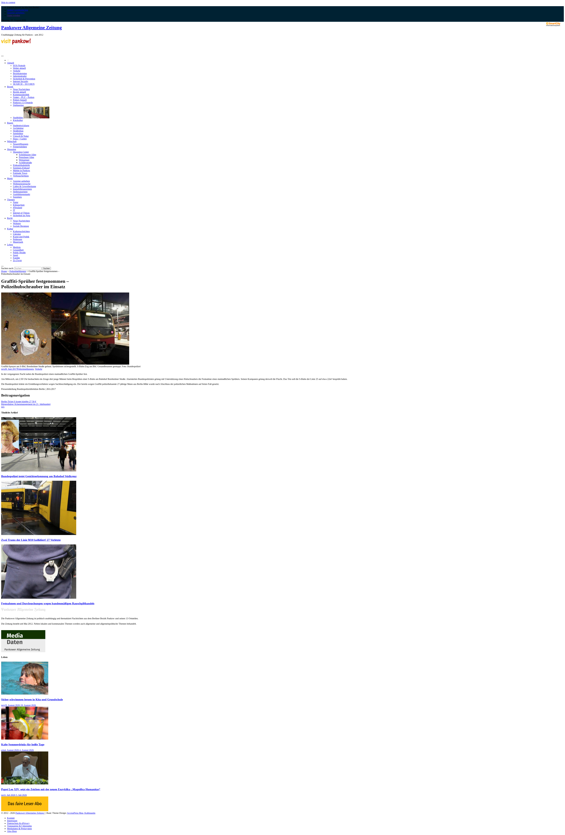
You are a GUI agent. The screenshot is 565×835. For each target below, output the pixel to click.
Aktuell (10, 63)
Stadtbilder (18, 117)
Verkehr (16, 71)
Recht (10, 218)
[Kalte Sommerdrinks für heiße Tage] (24, 739)
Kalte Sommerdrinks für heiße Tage (22, 744)
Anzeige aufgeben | (16, 12)
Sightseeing (18, 105)
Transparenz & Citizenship (19, 826)
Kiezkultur (18, 120)
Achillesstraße (25, 162)
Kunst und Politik (21, 236)
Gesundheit (18, 250)
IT (14, 210)
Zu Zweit (17, 260)
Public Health (19, 252)
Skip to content (8, 2)
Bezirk (10, 86)
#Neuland (17, 207)
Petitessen (17, 239)
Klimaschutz (19, 205)
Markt (10, 178)
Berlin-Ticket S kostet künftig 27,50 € (18, 401)
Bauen (10, 123)
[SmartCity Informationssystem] (553, 24)
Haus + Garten (20, 139)
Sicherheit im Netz (21, 215)
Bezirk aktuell (19, 92)
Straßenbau (18, 131)
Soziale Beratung (21, 226)
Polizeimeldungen (17, 271)
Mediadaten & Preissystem (19, 828)
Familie (16, 258)
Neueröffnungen (20, 144)
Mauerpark (18, 242)
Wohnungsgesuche (21, 183)
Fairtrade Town (20, 173)
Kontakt (11, 818)
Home (4, 271)
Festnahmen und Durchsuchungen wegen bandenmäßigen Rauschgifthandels (47, 603)
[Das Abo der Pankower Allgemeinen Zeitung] (24, 810)
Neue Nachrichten (21, 89)
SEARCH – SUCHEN (24, 84)
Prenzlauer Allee (26, 157)
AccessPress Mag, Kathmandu (81, 813)
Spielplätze (18, 133)
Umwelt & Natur (21, 136)
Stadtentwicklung (21, 125)
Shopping (11, 149)
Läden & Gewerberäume (24, 186)
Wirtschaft (11, 141)
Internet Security (20, 81)
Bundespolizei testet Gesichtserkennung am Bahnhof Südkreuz (39, 476)
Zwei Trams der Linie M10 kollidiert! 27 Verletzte (31, 539)
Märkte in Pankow (21, 170)
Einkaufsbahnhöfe (21, 165)
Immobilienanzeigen (22, 189)
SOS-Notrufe (19, 65)
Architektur (18, 128)
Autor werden (13, 15)
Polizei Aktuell (20, 100)
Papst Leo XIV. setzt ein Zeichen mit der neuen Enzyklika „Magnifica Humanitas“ (50, 789)
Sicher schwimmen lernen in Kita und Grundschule (32, 699)
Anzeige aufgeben (21, 181)
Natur (15, 202)
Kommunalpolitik (21, 94)
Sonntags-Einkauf (21, 168)
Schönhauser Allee (27, 154)
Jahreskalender (20, 76)
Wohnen (17, 223)
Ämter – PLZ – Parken (23, 97)
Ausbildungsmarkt (21, 194)
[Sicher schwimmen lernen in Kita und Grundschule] (24, 693)
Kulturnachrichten (21, 231)
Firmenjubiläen (20, 146)
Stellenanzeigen (20, 191)
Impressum (12, 820)
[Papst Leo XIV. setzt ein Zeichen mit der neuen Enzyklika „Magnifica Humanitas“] (24, 783)
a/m (3, 750)
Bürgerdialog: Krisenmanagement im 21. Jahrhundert (25, 404)
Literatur (17, 234)
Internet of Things (21, 213)
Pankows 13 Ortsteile (23, 102)
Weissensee (24, 160)
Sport (15, 255)
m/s (2, 369)
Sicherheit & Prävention (24, 79)
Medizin (17, 247)
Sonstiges (17, 197)
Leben (10, 244)
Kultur (10, 229)
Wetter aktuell (19, 68)
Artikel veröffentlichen (17, 10)
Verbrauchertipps (21, 176)
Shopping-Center (21, 152)
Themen (11, 199)
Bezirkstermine (20, 73)
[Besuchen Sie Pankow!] (16, 43)
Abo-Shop (12, 831)
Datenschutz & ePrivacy (18, 823)
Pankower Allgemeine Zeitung (31, 27)
